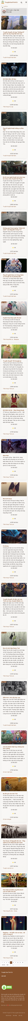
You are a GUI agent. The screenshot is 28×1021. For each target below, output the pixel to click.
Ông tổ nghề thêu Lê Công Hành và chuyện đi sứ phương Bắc (13, 275)
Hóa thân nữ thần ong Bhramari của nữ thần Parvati (13, 890)
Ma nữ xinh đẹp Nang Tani (11, 648)
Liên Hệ (20, 1015)
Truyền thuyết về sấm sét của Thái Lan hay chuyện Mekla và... (13, 600)
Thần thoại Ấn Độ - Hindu (10, 911)
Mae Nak (6, 455)
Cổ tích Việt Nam (7, 772)
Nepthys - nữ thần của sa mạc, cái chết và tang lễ (14, 933)
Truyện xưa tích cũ (8, 868)
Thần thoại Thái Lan (8, 388)
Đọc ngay (3, 16)
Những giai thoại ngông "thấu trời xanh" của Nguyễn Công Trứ (14, 229)
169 (7, 965)
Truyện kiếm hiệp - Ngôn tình (9, 981)
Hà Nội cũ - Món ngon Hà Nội (9, 979)
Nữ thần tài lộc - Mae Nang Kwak (13, 410)
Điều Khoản (8, 1015)
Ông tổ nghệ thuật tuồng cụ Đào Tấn (13, 129)
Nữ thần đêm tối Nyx (9, 79)
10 (22, 962)
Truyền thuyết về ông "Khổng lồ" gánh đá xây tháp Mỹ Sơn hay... (13, 33)
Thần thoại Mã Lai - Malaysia (11, 339)
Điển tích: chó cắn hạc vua (11, 697)
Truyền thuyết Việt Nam (9, 57)
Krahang (5, 546)
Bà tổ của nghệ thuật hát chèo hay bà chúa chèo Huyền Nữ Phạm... (14, 178)
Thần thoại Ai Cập (8, 958)
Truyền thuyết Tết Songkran (12, 361)
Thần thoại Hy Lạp (8, 106)
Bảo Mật (15, 1015)
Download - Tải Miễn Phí (8, 983)
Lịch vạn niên (5, 977)
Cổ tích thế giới (7, 819)
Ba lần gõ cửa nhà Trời (10, 793)
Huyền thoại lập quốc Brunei (12, 318)
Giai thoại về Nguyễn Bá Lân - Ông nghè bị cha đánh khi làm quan (14, 841)
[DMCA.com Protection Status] (6, 989)
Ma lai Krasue (7, 499)
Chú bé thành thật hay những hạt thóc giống (13, 747)
